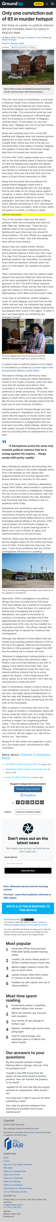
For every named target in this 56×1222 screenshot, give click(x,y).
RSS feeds (8, 1168)
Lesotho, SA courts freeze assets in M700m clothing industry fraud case (30, 961)
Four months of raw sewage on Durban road (28, 1022)
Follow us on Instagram (13, 1185)
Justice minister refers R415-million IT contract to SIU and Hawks (30, 976)
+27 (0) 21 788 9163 (12, 1207)
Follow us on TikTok (12, 1174)
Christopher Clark (32, 37)
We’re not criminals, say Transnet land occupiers (29, 1014)
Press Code (22, 1135)
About (6, 1157)
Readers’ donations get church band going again (31, 1030)
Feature (5, 43)
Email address (11, 857)
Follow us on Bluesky (12, 1181)
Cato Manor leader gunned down (21, 764)
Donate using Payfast (28, 789)
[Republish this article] (42, 803)
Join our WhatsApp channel (15, 1192)
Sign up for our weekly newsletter (18, 1164)
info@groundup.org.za (13, 1205)
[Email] (32, 803)
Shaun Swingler (9, 39)
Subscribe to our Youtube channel (18, 1188)
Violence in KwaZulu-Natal (26, 756)
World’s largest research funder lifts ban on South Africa (30, 969)
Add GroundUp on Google (24, 47)
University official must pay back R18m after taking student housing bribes (30, 951)
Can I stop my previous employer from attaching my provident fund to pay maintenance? (25, 1108)
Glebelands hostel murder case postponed (26, 769)
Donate (38, 4)
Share (6, 47)
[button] (52, 3)
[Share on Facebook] (18, 803)
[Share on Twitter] (23, 803)
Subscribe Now (28, 870)
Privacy (7, 1161)
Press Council (35, 1132)
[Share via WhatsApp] (27, 803)
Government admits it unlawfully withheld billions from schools (28, 1007)
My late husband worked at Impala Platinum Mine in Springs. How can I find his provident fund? (27, 1065)
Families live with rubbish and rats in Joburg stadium (31, 984)
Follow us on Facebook (13, 1178)
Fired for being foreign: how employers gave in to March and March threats (28, 1039)
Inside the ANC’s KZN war (17, 777)
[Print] (37, 803)
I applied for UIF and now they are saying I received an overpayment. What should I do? (28, 1090)
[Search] (47, 4)
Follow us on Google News (15, 1171)
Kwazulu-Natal (17, 43)
